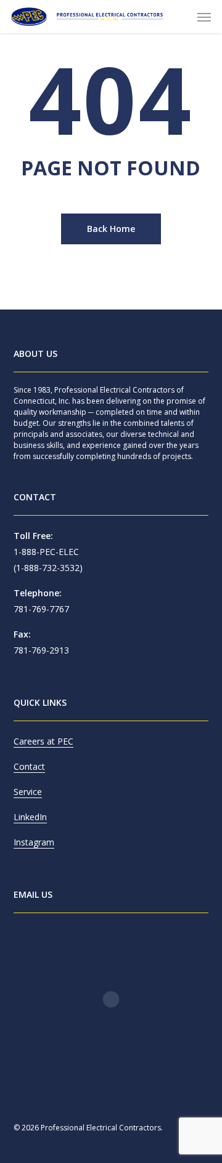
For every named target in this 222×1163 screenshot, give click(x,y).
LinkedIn (30, 817)
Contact (29, 766)
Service (28, 791)
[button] (204, 16)
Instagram (34, 842)
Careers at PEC (43, 741)
